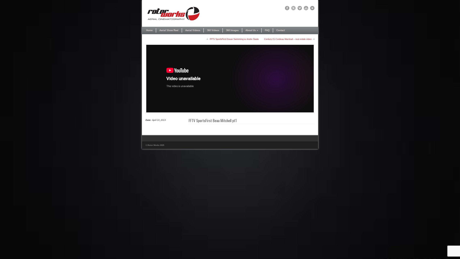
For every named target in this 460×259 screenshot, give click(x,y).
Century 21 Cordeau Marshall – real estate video (288, 39)
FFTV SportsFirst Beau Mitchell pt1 (213, 120)
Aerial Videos (192, 30)
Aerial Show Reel (168, 30)
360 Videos (213, 30)
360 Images (232, 30)
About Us (251, 30)
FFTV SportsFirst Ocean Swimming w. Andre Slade (234, 39)
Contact (280, 30)
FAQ (267, 30)
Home (149, 30)
